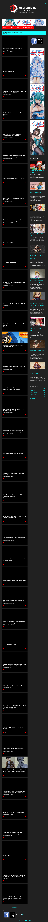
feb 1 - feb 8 (33, 390)
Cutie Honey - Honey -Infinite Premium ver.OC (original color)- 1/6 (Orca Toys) (37, 329)
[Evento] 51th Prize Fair (34, 213)
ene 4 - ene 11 (33, 396)
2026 (31, 388)
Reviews (5, 27)
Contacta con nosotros (28, 27)
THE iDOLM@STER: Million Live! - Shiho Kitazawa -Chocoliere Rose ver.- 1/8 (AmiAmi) (37, 257)
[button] (26, 54)
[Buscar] (45, 3)
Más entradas (14, 907)
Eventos (11, 27)
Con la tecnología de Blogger (24, 920)
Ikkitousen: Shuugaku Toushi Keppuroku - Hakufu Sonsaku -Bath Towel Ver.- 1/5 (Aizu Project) (36, 280)
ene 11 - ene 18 (34, 394)
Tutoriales (17, 27)
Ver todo (5, 33)
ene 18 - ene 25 (34, 392)
